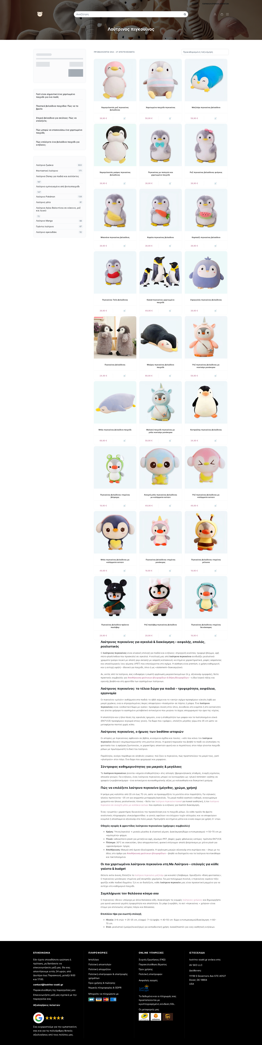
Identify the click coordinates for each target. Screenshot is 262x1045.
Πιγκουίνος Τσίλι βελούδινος (115, 300)
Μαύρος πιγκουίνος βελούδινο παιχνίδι (160, 366)
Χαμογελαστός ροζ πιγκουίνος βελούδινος (115, 108)
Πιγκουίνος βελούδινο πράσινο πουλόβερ (115, 626)
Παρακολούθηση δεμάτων (215, 4)
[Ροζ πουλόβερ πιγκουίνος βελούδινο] (160, 597)
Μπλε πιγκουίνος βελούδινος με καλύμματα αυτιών (115, 561)
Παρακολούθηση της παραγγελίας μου (54, 990)
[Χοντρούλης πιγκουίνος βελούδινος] (206, 402)
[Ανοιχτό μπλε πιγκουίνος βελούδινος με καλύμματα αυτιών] (160, 467)
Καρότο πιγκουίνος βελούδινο (160, 237)
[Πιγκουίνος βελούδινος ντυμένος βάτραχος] (115, 467)
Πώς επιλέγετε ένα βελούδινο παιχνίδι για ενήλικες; (57, 143)
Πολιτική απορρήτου (99, 969)
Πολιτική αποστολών (99, 964)
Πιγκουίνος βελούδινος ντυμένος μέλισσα (206, 561)
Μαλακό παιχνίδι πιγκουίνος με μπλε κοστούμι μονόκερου (160, 431)
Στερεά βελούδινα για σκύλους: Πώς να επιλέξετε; (56, 119)
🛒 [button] (124, 118)
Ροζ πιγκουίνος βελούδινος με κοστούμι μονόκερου (206, 366)
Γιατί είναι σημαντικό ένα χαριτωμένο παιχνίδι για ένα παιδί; (55, 95)
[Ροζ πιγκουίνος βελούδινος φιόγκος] (206, 145)
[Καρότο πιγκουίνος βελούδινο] (160, 210)
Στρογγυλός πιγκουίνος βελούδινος (206, 300)
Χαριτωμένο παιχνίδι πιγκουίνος (160, 107)
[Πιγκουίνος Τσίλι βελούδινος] (115, 272)
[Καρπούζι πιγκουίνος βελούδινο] (206, 210)
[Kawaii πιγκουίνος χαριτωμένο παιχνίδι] (160, 272)
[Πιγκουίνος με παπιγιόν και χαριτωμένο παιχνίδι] (160, 145)
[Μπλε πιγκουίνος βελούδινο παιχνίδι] (115, 402)
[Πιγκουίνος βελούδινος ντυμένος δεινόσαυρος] (206, 597)
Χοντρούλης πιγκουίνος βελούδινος (206, 430)
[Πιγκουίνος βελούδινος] (115, 337)
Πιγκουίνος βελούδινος (115, 365)
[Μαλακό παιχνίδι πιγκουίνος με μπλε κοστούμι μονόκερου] (160, 402)
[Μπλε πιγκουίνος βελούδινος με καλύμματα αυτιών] (115, 532)
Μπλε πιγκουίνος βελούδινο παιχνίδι (115, 430)
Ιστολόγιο (93, 959)
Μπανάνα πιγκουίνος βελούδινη (115, 237)
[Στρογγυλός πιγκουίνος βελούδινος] (206, 272)
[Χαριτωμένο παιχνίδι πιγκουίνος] (160, 80)
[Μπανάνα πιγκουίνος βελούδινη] (115, 210)
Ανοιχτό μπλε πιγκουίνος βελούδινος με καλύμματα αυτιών (160, 496)
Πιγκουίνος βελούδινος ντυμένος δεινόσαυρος (206, 626)
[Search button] (185, 14)
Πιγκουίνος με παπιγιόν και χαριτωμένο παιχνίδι (160, 173)
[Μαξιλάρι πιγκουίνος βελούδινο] (206, 80)
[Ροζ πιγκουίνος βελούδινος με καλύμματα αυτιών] (206, 467)
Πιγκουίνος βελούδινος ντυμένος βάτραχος (115, 496)
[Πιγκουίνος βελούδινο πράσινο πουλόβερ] (115, 597)
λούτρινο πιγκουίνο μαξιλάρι (149, 875)
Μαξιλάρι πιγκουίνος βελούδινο (206, 107)
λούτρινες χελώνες (192, 900)
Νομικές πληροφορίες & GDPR (104, 987)
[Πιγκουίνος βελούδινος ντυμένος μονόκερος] (160, 532)
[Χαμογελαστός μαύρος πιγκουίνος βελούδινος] (115, 145)
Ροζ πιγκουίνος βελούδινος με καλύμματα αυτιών (206, 496)
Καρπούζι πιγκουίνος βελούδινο (206, 237)
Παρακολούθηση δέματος (153, 964)
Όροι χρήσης (146, 969)
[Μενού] (227, 14)
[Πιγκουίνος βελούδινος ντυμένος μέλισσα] (206, 532)
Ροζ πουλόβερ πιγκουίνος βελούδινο (160, 625)
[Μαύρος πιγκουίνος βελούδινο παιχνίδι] (160, 337)
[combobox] (129, 14)
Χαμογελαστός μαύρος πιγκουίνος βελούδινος (115, 173)
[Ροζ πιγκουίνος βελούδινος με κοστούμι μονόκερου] (206, 337)
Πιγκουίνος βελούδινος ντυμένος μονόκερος (160, 561)
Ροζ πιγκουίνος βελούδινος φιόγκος (206, 172)
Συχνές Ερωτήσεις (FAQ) (152, 959)
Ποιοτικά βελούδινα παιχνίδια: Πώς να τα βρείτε (57, 107)
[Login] (215, 14)
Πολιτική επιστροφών (150, 974)
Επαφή (195, 4)
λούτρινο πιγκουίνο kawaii (169, 801)
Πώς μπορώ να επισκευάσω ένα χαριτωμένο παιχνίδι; (59, 131)
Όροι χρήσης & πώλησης (101, 982)
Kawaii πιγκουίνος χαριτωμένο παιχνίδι (160, 301)
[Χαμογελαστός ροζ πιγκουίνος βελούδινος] (115, 80)
